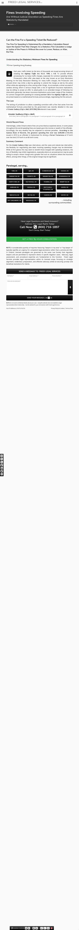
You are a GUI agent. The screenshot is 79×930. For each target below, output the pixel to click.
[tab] (39, 115)
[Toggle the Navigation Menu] (2, 2)
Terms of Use (69, 308)
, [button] (36, 115)
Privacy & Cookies (57, 308)
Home (11, 24)
